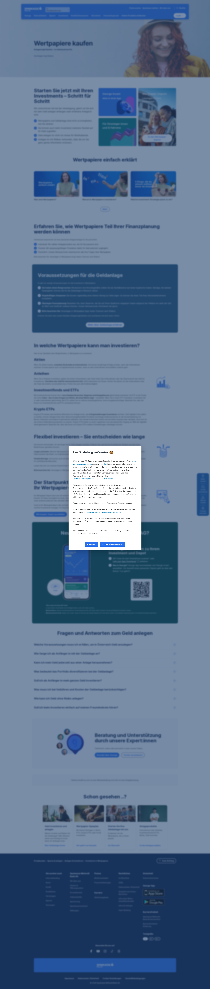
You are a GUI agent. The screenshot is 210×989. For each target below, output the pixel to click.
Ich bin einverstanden (112, 544)
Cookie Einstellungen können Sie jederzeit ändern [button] (93, 479)
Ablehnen (91, 544)
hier (98, 534)
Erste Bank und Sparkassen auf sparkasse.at (104, 512)
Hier (105, 464)
